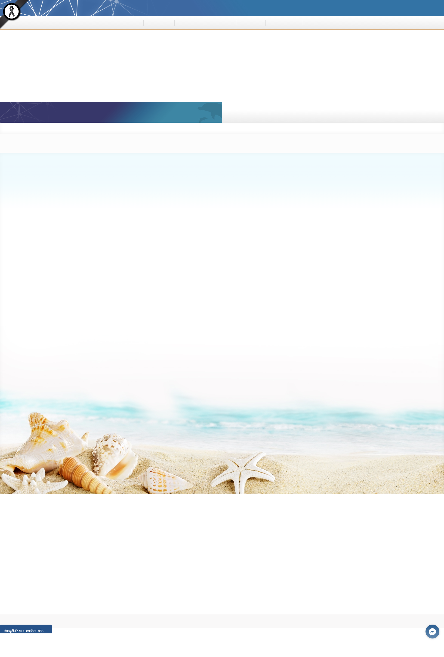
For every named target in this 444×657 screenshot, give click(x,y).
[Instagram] (97, 561)
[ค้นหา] (377, 112)
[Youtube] (73, 561)
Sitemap (157, 611)
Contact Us (180, 611)
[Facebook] (50, 561)
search (262, 112)
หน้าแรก (130, 22)
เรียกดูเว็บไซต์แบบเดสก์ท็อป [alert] (23, 630)
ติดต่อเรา (316, 22)
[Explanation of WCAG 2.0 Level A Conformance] (367, 586)
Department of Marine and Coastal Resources (162, 7)
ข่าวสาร (187, 22)
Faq (139, 611)
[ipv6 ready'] (326, 582)
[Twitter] (144, 561)
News (104, 611)
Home (66, 611)
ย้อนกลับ (366, 480)
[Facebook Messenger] (432, 631)
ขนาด (352, 8)
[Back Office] (193, 561)
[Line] (120, 561)
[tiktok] (169, 561)
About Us (85, 611)
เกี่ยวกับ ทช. (159, 22)
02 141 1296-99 (92, 532)
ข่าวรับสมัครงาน (101, 128)
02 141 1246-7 (90, 539)
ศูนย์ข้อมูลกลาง (218, 22)
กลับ (374, 128)
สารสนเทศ (251, 22)
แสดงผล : (309, 8)
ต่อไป (78, 480)
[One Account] (51, 566)
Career (123, 611)
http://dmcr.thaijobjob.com (222, 408)
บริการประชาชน (283, 22)
